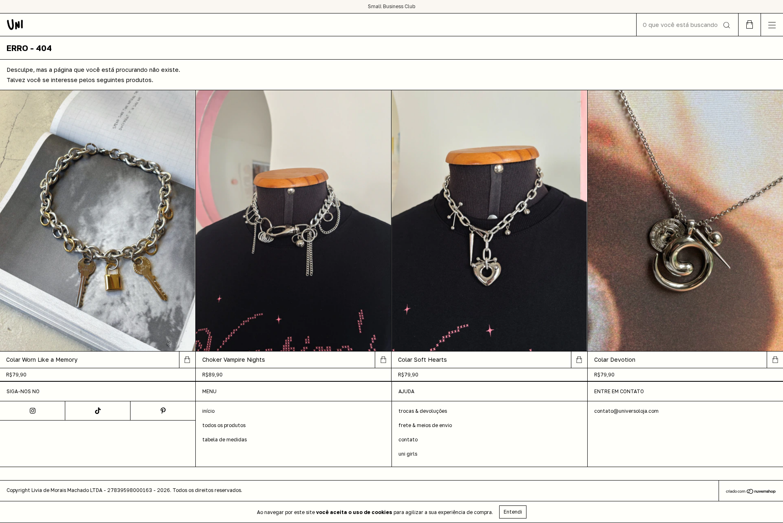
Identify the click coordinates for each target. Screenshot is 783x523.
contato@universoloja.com (626, 411)
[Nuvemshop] (750, 491)
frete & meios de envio (425, 425)
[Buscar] (726, 25)
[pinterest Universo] (163, 410)
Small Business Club (391, 6)
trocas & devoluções (422, 411)
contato (408, 439)
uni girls (407, 454)
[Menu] (772, 24)
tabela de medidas (224, 439)
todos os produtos (224, 425)
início (208, 411)
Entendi (513, 512)
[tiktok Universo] (98, 410)
